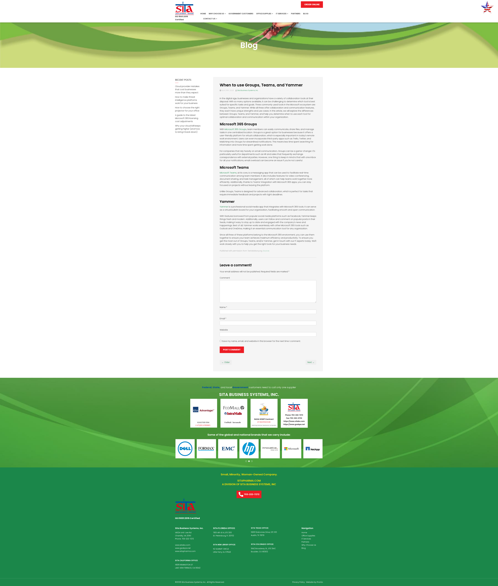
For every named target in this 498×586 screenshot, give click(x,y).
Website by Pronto (314, 582)
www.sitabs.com (182, 545)
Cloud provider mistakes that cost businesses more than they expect (187, 89)
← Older (226, 362)
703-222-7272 (251, 494)
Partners (295, 13)
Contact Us (209, 18)
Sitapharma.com (249, 480)
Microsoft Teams (228, 172)
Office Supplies (264, 13)
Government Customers (241, 13)
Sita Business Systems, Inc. (247, 90)
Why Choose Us (216, 13)
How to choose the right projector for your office (187, 109)
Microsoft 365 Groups (235, 129)
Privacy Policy (298, 582)
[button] (185, 448)
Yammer (224, 206)
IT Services (281, 13)
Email (223, 318)
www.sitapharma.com (185, 551)
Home (203, 13)
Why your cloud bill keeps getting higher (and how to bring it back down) (187, 128)
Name (223, 307)
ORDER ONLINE (312, 4)
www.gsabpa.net (183, 548)
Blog (305, 13)
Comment (225, 277)
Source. (266, 251)
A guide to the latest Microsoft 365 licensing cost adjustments (186, 118)
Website (224, 329)
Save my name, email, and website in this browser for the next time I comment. (261, 341)
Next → (310, 362)
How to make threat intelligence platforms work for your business (186, 100)
